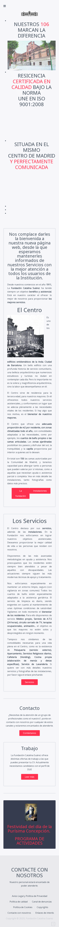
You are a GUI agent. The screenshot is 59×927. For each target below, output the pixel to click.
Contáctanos (29, 733)
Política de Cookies (22, 907)
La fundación (21, 493)
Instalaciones (40, 490)
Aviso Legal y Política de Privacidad (29, 896)
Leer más (29, 776)
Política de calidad (19, 901)
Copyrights (42, 907)
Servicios (29, 682)
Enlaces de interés (44, 912)
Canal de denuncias (42, 901)
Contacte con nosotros (19, 912)
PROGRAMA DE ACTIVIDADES (29, 841)
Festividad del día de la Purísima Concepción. (29, 829)
